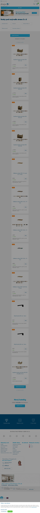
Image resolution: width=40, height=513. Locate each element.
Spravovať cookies (4, 509)
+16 (23, 140)
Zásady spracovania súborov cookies (6, 452)
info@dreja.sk (6, 465)
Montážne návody (15, 445)
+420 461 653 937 (4, 1)
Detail (26, 93)
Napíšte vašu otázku (7, 468)
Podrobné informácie (34, 507)
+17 (23, 55)
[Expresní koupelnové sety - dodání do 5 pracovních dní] (20, 13)
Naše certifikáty (15, 447)
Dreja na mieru (3, 447)
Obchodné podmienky (4, 445)
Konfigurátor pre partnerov (17, 451)
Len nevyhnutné (3, 511)
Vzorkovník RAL (15, 454)
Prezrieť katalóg (19, 405)
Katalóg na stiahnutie (16, 452)
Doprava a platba (3, 451)
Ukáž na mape (31, 489)
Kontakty (2, 444)
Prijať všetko (10, 511)
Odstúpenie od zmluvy (4, 448)
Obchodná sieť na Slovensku (17, 444)
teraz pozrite (18, 402)
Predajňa (14, 448)
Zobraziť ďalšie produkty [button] (20, 386)
